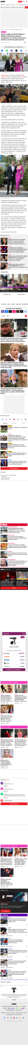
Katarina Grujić (4, 75)
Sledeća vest (21, 294)
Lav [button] (12, 985)
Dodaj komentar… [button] (8, 800)
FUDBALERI (18, 304)
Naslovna (3, 29)
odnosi (13, 304)
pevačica (4, 304)
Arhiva (25, 1012)
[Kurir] (2, 2)
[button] (25, 42)
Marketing (3, 1012)
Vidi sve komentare (14, 803)
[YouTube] (17, 311)
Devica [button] (15, 985)
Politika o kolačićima (19, 1012)
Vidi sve (14, 588)
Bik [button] (4, 985)
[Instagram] (14, 311)
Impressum (12, 1012)
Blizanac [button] (7, 985)
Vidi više (14, 999)
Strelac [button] (25, 985)
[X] (10, 311)
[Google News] (25, 311)
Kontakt (7, 1012)
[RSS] (22, 419)
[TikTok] (21, 311)
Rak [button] (10, 985)
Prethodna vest (7, 294)
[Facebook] (6, 311)
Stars (7, 29)
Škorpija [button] (22, 985)
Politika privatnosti (10, 1014)
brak (8, 304)
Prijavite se (6, 911)
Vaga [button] (19, 985)
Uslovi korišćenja (18, 1014)
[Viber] (2, 311)
